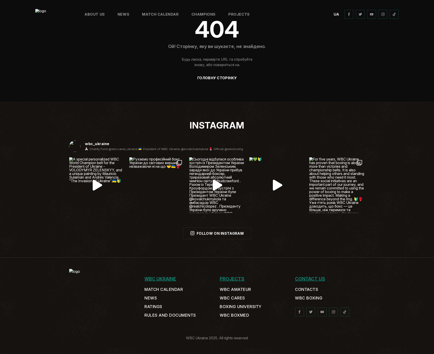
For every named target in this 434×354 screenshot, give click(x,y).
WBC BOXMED (234, 315)
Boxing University (241, 307)
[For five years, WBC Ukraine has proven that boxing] (337, 185)
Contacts (306, 289)
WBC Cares (232, 298)
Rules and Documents (170, 315)
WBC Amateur (235, 289)
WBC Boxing (308, 298)
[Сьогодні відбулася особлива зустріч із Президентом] (217, 185)
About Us (95, 14)
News (123, 14)
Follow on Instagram (220, 233)
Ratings (153, 307)
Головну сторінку (217, 78)
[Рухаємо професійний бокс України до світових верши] (157, 185)
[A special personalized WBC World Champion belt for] (97, 185)
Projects (239, 14)
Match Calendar (160, 14)
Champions (203, 14)
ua (336, 14)
